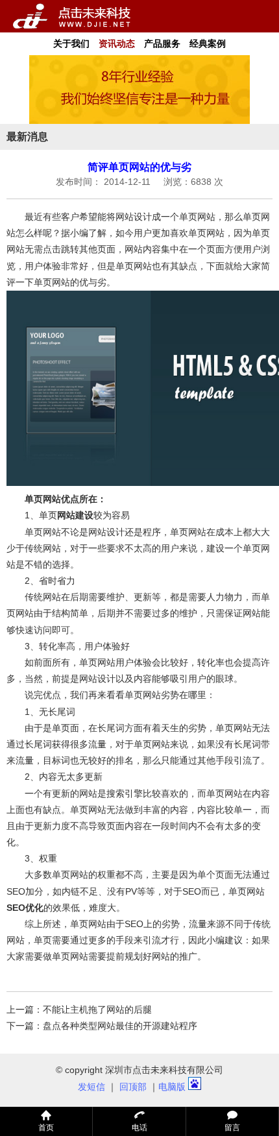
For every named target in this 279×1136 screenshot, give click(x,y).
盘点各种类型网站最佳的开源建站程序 (120, 1026)
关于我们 (71, 43)
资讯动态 (117, 43)
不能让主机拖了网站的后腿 (97, 1009)
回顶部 (133, 1087)
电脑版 (172, 1087)
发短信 (91, 1087)
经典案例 (207, 43)
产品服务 (162, 43)
